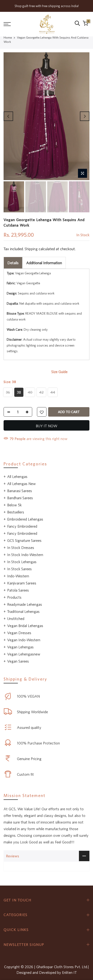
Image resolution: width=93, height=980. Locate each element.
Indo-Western (18, 576)
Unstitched (15, 618)
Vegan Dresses (19, 633)
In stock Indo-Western (25, 554)
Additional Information (44, 262)
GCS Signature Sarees (24, 540)
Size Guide (59, 372)
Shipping (31, 248)
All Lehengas (17, 476)
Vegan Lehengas (20, 647)
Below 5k (14, 505)
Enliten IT (69, 972)
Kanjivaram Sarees (21, 583)
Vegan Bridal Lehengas (25, 626)
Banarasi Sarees (19, 491)
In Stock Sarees (19, 569)
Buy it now (46, 426)
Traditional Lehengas (23, 611)
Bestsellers (15, 512)
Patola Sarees (18, 590)
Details (13, 262)
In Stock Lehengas (21, 562)
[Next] (84, 116)
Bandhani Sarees (20, 498)
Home (8, 37)
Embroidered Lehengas (25, 519)
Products (14, 597)
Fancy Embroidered (22, 526)
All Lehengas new (21, 483)
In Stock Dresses (20, 547)
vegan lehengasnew (23, 654)
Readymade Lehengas (24, 604)
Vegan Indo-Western (23, 640)
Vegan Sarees (18, 661)
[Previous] (8, 116)
